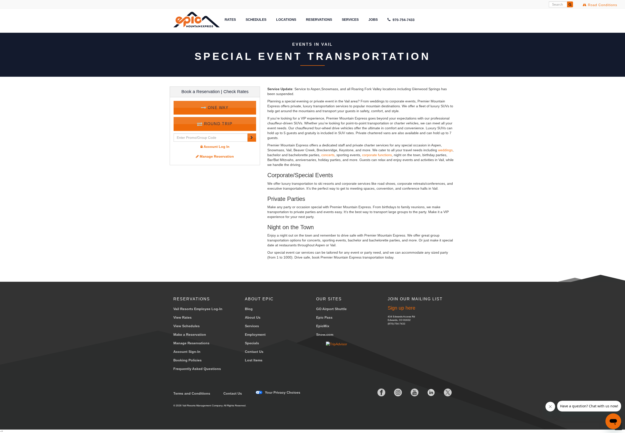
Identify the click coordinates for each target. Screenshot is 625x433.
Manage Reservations (191, 343)
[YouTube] (410, 392)
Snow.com (324, 334)
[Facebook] (377, 392)
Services (252, 326)
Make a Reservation (189, 334)
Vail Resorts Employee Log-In (197, 309)
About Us (252, 317)
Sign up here (401, 308)
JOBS (373, 20)
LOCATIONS (286, 20)
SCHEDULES (256, 20)
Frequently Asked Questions (197, 369)
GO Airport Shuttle (331, 309)
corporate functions (377, 155)
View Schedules (186, 326)
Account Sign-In (186, 352)
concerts (327, 155)
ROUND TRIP (218, 124)
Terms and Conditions (191, 393)
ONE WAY (218, 108)
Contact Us (254, 352)
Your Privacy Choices (282, 392)
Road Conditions (602, 5)
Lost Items (253, 360)
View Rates (182, 317)
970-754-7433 (403, 20)
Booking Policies (187, 360)
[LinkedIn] (427, 392)
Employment (255, 334)
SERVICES (350, 20)
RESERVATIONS (319, 20)
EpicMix (322, 326)
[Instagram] (394, 392)
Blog (249, 309)
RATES (230, 20)
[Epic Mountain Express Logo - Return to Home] (196, 19)
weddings (445, 150)
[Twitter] (444, 392)
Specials (252, 343)
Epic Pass (324, 317)
